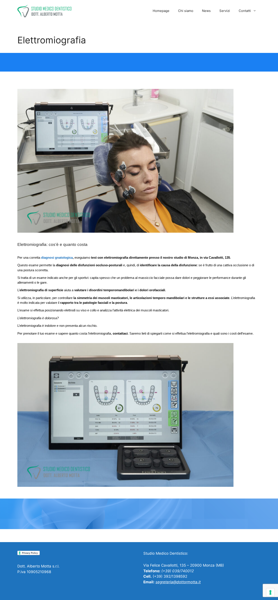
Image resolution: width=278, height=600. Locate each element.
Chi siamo (185, 11)
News (206, 11)
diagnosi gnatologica (57, 257)
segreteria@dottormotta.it (178, 582)
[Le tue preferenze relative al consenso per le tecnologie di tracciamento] (270, 592)
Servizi (224, 11)
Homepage (161, 11)
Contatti (245, 11)
